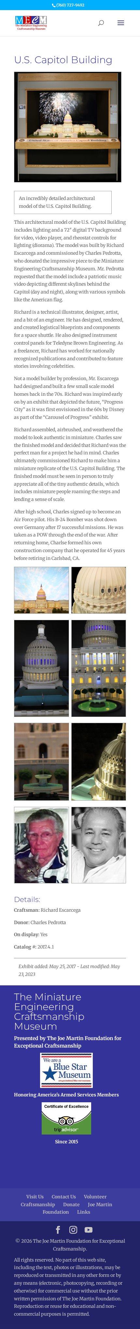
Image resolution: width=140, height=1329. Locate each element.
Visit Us (35, 1197)
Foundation (56, 1212)
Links (83, 1212)
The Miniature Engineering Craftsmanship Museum (49, 1011)
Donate (71, 1205)
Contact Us (64, 1197)
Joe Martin (100, 1205)
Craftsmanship (38, 1205)
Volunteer (95, 1197)
